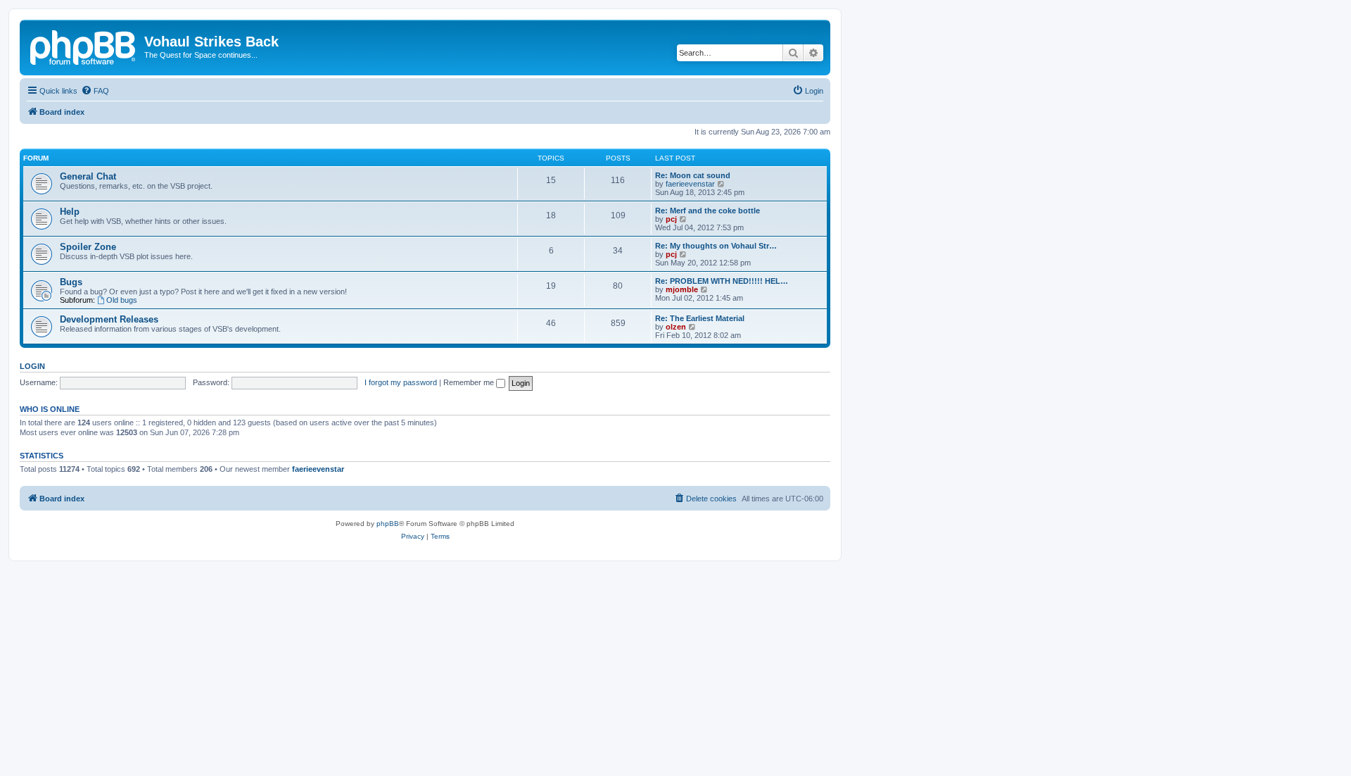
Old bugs (121, 300)
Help (70, 211)
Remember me (469, 382)
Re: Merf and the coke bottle (707, 210)
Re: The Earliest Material (699, 318)
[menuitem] (95, 90)
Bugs (71, 282)
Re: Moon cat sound (692, 175)
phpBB (387, 523)
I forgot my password (400, 382)
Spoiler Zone (88, 247)
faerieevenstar (690, 184)
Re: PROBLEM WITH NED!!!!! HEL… (721, 281)
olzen (676, 327)
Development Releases (109, 319)
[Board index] (83, 45)
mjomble (682, 289)
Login (32, 366)
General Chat (88, 176)
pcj (671, 219)
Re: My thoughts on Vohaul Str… (716, 246)
